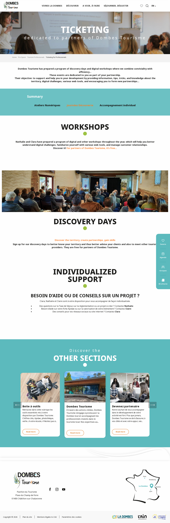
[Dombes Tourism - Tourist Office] (9, 5)
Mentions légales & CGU (47, 517)
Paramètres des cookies (72, 517)
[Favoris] (142, 5)
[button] (147, 5)
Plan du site (27, 517)
